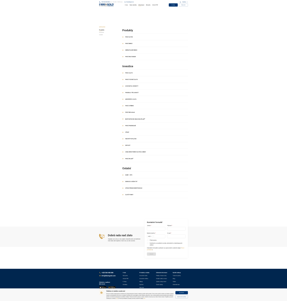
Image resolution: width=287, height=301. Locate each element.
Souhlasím (181, 292)
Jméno (149, 225)
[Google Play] (112, 287)
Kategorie (102, 27)
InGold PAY (155, 5)
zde (117, 298)
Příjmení (169, 225)
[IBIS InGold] (106, 5)
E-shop (173, 5)
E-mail (169, 233)
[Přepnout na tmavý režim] (180, 2)
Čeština (184, 2)
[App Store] (103, 287)
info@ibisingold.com (108, 276)
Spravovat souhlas (181, 296)
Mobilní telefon (151, 233)
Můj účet (183, 5)
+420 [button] (149, 236)
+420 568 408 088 (107, 273)
